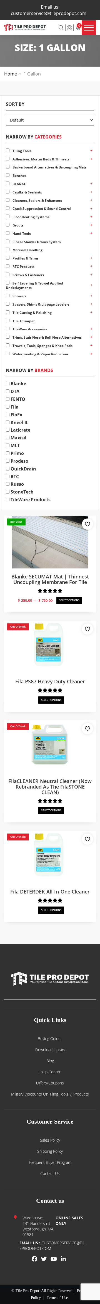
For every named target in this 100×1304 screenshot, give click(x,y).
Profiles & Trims (25, 258)
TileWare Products (30, 500)
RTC (14, 477)
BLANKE (19, 184)
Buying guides (50, 1038)
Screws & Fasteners (28, 275)
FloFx (15, 415)
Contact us (50, 1173)
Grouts (18, 225)
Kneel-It (18, 422)
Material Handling (27, 250)
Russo (16, 484)
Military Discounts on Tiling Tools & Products (50, 1094)
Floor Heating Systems (30, 217)
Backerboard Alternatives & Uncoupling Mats (49, 167)
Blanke (17, 384)
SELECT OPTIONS (69, 600)
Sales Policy (50, 1140)
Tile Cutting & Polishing (32, 312)
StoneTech (21, 492)
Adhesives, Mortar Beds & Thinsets (40, 159)
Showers (19, 296)
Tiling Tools (21, 150)
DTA (14, 391)
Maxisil (17, 438)
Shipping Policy (50, 1151)
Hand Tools (21, 233)
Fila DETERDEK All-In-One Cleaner (50, 891)
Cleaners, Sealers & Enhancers (37, 200)
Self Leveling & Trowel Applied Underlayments (34, 285)
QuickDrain (22, 469)
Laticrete (19, 430)
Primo (16, 453)
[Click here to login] (69, 27)
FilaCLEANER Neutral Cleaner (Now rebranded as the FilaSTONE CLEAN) (50, 787)
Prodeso (18, 461)
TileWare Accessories (29, 329)
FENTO (17, 399)
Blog (50, 1060)
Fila (14, 407)
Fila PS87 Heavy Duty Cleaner (50, 681)
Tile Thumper (23, 321)
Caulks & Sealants (27, 192)
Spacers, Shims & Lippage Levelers (40, 304)
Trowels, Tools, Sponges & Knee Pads (42, 345)
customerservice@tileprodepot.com (48, 13)
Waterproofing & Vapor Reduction (40, 354)
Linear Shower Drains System (36, 242)
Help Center (50, 1071)
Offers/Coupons (50, 1083)
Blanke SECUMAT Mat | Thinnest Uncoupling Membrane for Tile (50, 579)
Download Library (50, 1049)
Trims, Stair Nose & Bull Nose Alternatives (47, 337)
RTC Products (23, 266)
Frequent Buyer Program (50, 1162)
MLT (14, 445)
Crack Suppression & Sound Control (41, 208)
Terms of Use (57, 1298)
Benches (19, 175)
